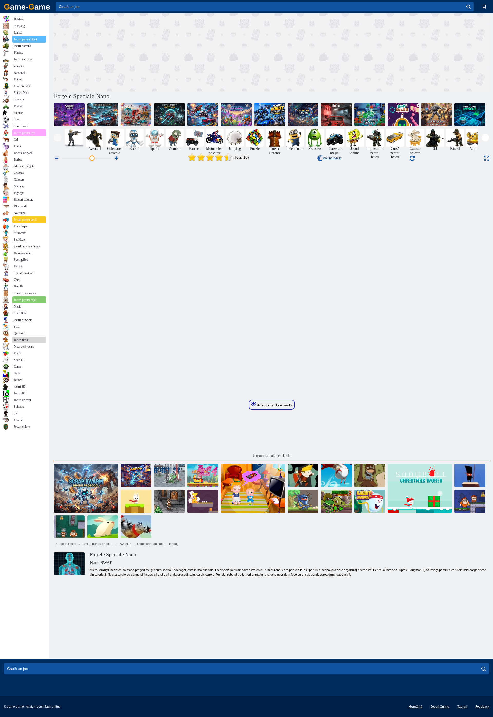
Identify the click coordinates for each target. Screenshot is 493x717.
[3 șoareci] (202, 501)
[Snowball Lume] (136, 501)
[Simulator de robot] (136, 114)
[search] (468, 7)
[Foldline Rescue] (469, 114)
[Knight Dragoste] (303, 501)
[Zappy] (136, 475)
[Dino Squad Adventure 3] (336, 501)
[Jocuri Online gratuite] (27, 7)
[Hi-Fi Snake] (403, 114)
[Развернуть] (486, 158)
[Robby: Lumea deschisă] (436, 114)
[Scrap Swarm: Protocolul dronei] (86, 488)
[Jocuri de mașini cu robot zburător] (269, 114)
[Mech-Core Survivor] (169, 114)
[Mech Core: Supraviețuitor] (102, 114)
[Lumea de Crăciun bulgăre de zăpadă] (420, 488)
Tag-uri (462, 707)
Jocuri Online (68, 544)
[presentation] (57, 137)
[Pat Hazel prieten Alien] (253, 488)
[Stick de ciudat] (469, 475)
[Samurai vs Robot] (69, 114)
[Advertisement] (163, 52)
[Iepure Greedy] (102, 526)
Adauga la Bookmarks (274, 405)
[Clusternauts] (303, 114)
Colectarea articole (150, 544)
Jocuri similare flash (271, 455)
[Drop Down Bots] (369, 114)
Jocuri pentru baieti (96, 544)
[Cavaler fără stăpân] (369, 475)
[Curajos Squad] (303, 475)
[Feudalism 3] (169, 475)
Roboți (173, 544)
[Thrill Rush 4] (202, 475)
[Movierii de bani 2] (69, 526)
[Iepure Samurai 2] (369, 501)
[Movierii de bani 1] (469, 501)
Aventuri (125, 544)
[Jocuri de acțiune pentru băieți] (74, 138)
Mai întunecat (332, 158)
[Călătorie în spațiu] (236, 114)
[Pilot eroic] (136, 526)
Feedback (482, 707)
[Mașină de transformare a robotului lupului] (202, 114)
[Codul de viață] (336, 114)
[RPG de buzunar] (169, 501)
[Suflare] (336, 475)
